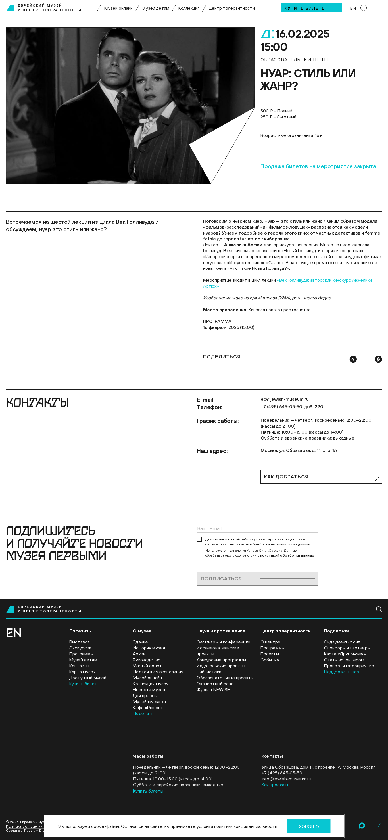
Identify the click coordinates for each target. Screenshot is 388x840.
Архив (139, 653)
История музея (149, 647)
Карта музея (82, 671)
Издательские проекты (221, 665)
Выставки (79, 641)
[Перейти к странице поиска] (363, 8)
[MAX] (362, 825)
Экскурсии (80, 647)
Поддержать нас (341, 671)
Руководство (146, 659)
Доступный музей (87, 677)
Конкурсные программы (221, 659)
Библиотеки (209, 671)
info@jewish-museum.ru (286, 778)
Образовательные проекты (225, 677)
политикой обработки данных (287, 555)
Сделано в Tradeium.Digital (28, 831)
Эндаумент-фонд (342, 641)
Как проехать (275, 784)
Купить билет (83, 683)
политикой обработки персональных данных (270, 544)
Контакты (79, 665)
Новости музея (149, 689)
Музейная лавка (149, 701)
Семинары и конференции (224, 641)
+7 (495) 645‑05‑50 (282, 772)
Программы (81, 653)
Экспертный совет (216, 683)
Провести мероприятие (349, 665)
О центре (270, 641)
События (269, 659)
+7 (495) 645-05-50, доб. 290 (292, 406)
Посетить (143, 713)
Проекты (269, 653)
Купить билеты (305, 8)
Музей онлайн (118, 8)
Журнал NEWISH (213, 689)
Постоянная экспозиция (158, 671)
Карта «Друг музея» (345, 653)
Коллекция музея (150, 683)
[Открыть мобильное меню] (377, 8)
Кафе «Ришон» (148, 707)
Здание (140, 641)
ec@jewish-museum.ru (285, 399)
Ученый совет (147, 665)
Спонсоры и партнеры (347, 647)
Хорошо (309, 826)
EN (353, 8)
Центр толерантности (232, 8)
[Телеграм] (353, 359)
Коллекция (189, 8)
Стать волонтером (344, 659)
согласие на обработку (234, 539)
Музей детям (155, 8)
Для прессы (145, 695)
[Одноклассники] (378, 359)
